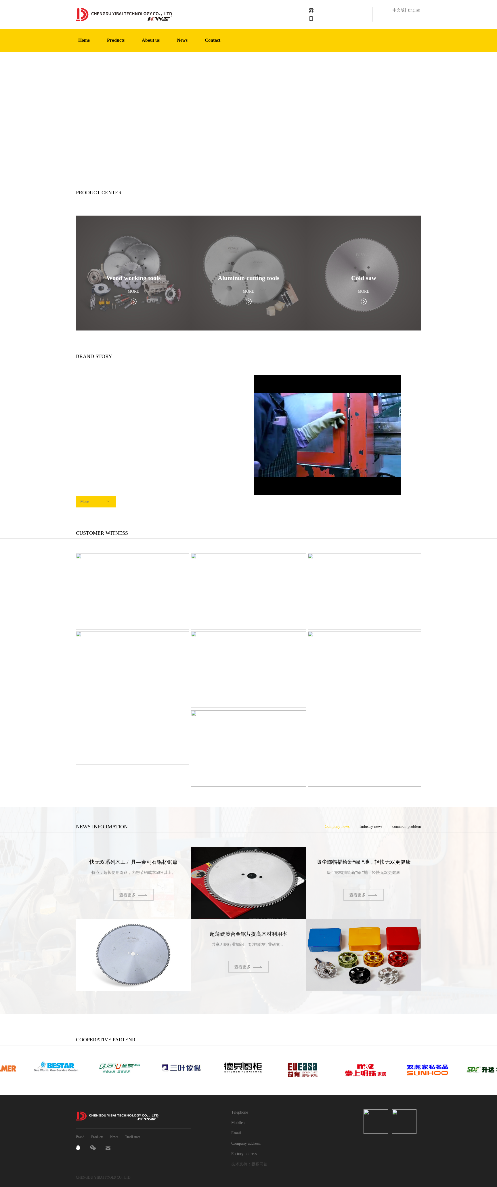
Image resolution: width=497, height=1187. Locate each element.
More (84, 501)
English (414, 10)
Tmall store (132, 1137)
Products (97, 1137)
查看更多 (127, 895)
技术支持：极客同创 (249, 1164)
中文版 (399, 10)
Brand (80, 1137)
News (114, 1137)
